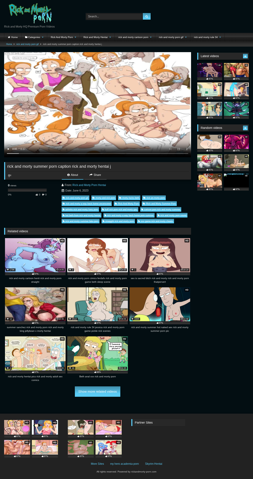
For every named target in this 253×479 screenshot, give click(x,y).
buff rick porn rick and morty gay (121, 209)
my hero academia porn (124, 463)
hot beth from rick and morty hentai (82, 215)
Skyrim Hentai (153, 463)
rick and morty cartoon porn (133, 37)
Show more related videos (97, 391)
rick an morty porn (156, 197)
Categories (34, 37)
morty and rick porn (105, 197)
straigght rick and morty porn (119, 221)
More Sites (97, 463)
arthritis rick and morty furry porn (81, 209)
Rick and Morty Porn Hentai (89, 185)
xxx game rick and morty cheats (157, 221)
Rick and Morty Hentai (95, 37)
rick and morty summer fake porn (81, 221)
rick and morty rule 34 (206, 37)
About (74, 174)
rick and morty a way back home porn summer (130, 215)
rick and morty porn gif (171, 37)
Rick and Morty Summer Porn (161, 203)
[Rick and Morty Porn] (30, 14)
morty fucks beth (130, 197)
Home (14, 37)
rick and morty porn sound (173, 215)
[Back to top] (242, 468)
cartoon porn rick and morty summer (162, 209)
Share (97, 174)
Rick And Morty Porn (62, 37)
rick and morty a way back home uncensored (88, 203)
